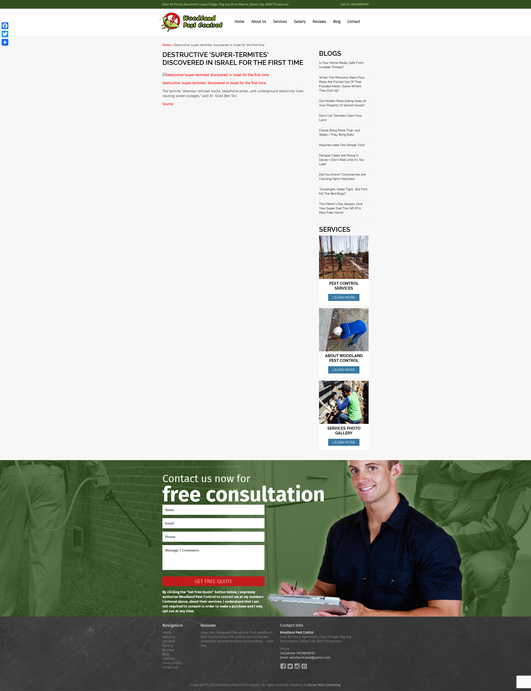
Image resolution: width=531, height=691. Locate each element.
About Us (258, 21)
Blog (336, 21)
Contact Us (170, 667)
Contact (353, 21)
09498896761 (360, 4)
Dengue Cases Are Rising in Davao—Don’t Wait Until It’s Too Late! (341, 160)
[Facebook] (5, 26)
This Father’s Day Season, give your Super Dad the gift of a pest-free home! (341, 208)
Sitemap (168, 658)
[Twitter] (5, 34)
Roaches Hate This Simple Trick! (342, 145)
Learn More (343, 297)
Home (239, 21)
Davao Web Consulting (324, 685)
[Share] (5, 42)
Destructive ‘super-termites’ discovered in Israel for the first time (214, 82)
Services (280, 21)
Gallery (300, 21)
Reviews (319, 21)
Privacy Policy (172, 663)
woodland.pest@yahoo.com (310, 657)
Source (167, 103)
